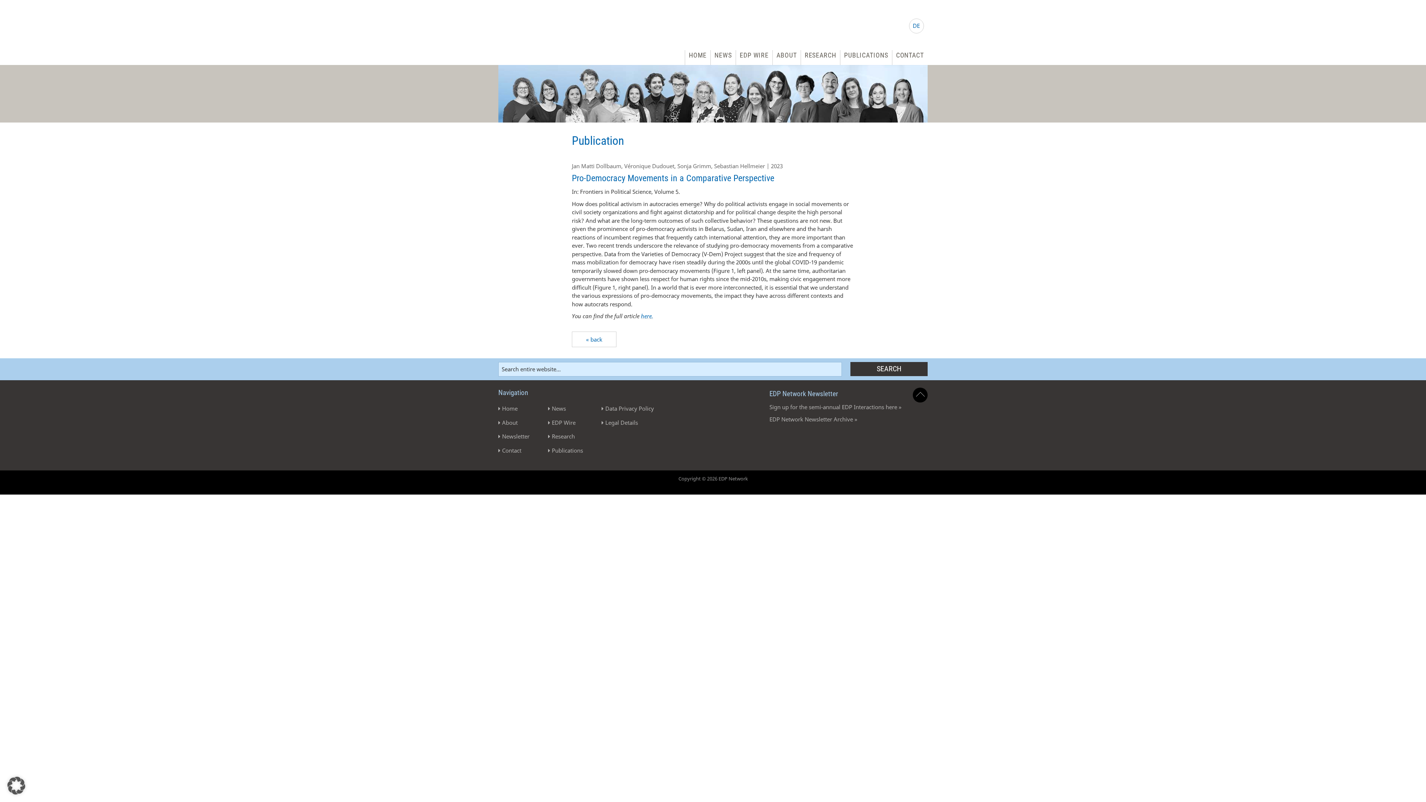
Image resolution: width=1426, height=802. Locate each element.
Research (820, 55)
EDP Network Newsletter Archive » (813, 419)
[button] (16, 785)
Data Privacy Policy (629, 408)
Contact (910, 55)
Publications (866, 55)
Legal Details (621, 422)
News (723, 55)
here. (647, 316)
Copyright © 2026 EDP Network (713, 478)
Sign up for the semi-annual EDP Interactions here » (835, 407)
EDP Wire (754, 55)
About (787, 55)
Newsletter (516, 436)
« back (594, 339)
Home (698, 55)
